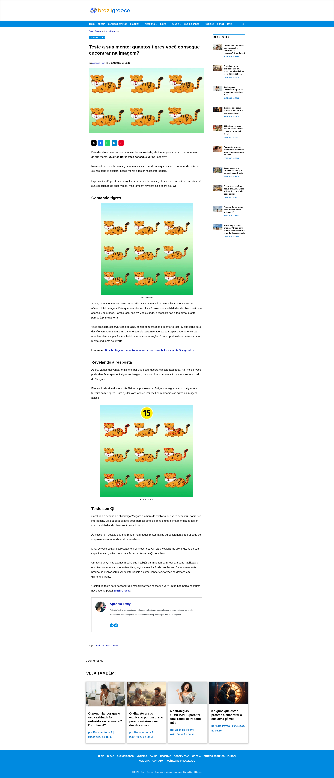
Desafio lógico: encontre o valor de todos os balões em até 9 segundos (149, 350)
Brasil (220, 24)
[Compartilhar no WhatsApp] (107, 143)
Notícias (209, 24)
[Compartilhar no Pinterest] (121, 143)
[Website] (116, 625)
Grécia (101, 24)
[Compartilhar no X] (94, 143)
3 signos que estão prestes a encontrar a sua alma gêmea (233, 110)
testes (115, 645)
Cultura (134, 24)
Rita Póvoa (223, 725)
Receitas (150, 24)
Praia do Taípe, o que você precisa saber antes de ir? (233, 209)
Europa (232, 756)
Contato (157, 761)
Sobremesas (181, 756)
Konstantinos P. (103, 732)
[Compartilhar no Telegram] (114, 143)
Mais (229, 24)
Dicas (163, 24)
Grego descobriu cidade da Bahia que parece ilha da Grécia (233, 170)
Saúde (175, 24)
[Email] (112, 625)
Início (92, 24)
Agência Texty (98, 63)
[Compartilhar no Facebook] (100, 143)
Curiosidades (191, 24)
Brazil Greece (122, 590)
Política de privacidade (180, 761)
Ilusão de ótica (102, 645)
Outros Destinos (117, 24)
